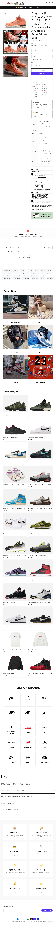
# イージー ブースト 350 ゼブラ (20, 273)
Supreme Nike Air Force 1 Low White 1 (35, 437)
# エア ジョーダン (16, 278)
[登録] (26, 910)
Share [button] (34, 223)
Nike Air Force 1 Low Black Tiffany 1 (35, 461)
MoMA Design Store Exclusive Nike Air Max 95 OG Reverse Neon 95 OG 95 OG (14, 555)
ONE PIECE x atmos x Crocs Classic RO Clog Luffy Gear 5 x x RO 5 (15, 484)
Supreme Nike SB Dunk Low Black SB (10, 437)
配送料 (35, 45)
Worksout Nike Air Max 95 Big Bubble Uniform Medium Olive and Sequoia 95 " (15, 414)
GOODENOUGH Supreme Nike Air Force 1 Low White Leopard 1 (15, 532)
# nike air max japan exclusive (46, 273)
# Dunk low (43, 275)
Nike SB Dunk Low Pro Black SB (34, 626)
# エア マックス (30, 270)
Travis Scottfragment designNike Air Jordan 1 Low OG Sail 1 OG (15, 461)
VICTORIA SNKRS (16, 921)
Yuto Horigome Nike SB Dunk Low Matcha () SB (37, 531)
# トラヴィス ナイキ (6, 275)
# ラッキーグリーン (26, 278)
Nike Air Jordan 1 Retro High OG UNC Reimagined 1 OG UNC (15, 508)
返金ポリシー (30, 921)
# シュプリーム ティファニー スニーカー (43, 270)
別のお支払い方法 (42, 77)
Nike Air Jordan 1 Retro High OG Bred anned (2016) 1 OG (39, 579)
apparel (16, 352)
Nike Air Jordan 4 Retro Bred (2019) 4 (10, 602)
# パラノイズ (22, 270)
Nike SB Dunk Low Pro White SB (9, 626)
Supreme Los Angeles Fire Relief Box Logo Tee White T (14, 649)
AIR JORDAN (15, 322)
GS (40, 352)
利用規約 (44, 921)
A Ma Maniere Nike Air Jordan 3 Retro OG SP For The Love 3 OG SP (40, 602)
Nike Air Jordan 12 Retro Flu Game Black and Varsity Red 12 (40, 673)
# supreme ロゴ (35, 278)
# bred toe (16, 270)
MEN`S (15, 383)
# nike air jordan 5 (50, 278)
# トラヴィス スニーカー (6, 270)
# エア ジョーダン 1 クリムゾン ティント (30, 275)
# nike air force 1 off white (6, 273)
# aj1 (38, 273)
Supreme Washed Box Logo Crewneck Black (12, 673)
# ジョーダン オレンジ (6, 278)
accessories (40, 383)
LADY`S (40, 322)
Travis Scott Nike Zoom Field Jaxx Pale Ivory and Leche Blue (40, 508)
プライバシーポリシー (38, 921)
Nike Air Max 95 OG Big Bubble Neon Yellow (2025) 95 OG (39, 555)
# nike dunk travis (31, 273)
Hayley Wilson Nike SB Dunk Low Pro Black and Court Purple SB (15, 579)
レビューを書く (47, 247)
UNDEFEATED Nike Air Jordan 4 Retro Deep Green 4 (38, 414)
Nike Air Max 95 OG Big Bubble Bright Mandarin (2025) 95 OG (39, 484)
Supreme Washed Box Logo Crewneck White (37, 649)
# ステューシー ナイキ (16, 275)
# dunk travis (42, 278)
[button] (2, 3)
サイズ (32, 53)
